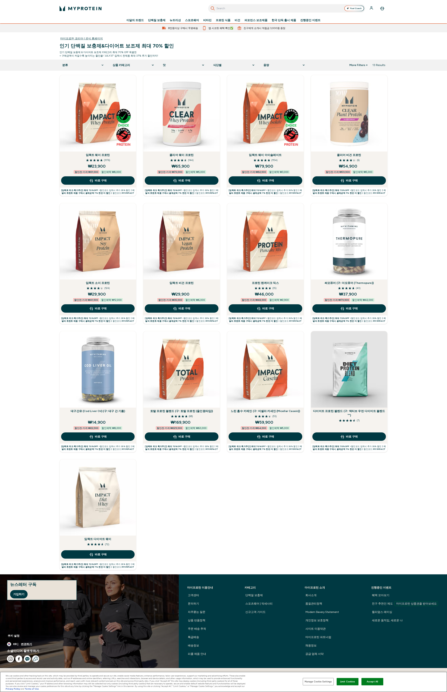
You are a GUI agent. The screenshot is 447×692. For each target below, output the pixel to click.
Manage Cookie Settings (318, 681)
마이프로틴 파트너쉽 (318, 637)
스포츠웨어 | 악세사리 (259, 603)
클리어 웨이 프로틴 (182, 154)
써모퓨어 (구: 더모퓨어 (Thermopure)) (349, 282)
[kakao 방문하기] (27, 658)
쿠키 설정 (14, 635)
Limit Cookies (347, 681)
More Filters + (358, 65)
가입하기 (18, 594)
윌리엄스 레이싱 (382, 611)
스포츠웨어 (192, 20)
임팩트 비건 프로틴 (182, 282)
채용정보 (311, 645)
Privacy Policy (13, 689)
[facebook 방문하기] (18, 658)
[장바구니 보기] (382, 8)
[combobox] (286, 8)
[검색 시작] (212, 8)
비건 (237, 20)
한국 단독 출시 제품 (284, 20)
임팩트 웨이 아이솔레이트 (265, 154)
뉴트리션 (175, 20)
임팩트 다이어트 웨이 (97, 539)
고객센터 (193, 595)
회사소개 (311, 595)
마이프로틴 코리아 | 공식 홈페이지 (81, 38)
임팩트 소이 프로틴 (98, 282)
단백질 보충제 (157, 20)
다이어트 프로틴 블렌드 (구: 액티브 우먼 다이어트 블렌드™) (349, 413)
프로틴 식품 (223, 20)
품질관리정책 (313, 603)
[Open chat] (35, 658)
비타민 (207, 20)
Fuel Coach (356, 8)
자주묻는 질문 (196, 611)
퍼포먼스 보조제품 (256, 20)
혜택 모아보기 (380, 595)
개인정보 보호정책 (316, 620)
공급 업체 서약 (314, 653)
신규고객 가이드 (255, 611)
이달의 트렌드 (135, 20)
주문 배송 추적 (197, 628)
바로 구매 (101, 180)
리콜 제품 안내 (197, 653)
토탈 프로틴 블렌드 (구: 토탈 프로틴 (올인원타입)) (181, 411)
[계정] (372, 8)
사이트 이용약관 (315, 628)
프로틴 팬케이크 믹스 (265, 282)
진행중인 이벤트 (310, 20)
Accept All (372, 681)
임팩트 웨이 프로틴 (98, 154)
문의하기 (193, 603)
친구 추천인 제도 (404, 603)
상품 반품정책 (196, 620)
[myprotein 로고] (80, 8)
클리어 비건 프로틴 (349, 154)
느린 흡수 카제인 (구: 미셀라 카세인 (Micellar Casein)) (265, 411)
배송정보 (193, 645)
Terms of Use (32, 689)
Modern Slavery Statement (322, 611)
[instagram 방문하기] (10, 658)
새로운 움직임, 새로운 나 (387, 620)
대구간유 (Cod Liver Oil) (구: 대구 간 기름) (98, 411)
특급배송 (193, 637)
